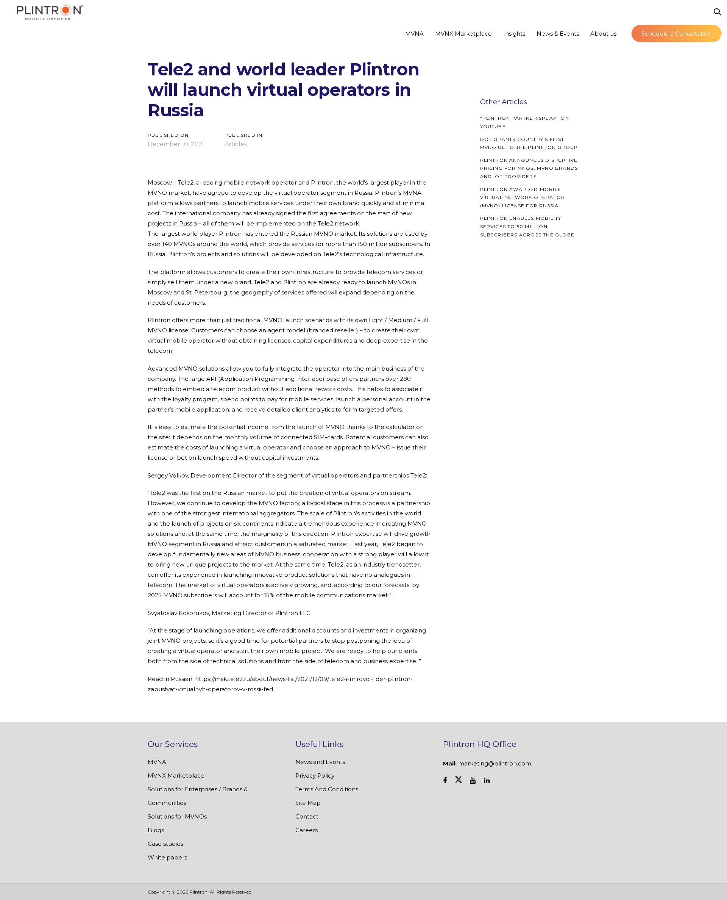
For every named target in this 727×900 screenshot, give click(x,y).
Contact (306, 816)
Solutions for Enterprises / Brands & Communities (198, 796)
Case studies (165, 843)
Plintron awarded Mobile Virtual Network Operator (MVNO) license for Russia (522, 197)
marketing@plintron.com (494, 763)
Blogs (156, 830)
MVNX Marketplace (176, 775)
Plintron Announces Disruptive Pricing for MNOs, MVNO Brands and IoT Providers (529, 168)
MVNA (157, 761)
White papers (167, 857)
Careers (306, 830)
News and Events (320, 761)
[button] (717, 12)
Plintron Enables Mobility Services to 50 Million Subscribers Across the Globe (527, 226)
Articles (236, 144)
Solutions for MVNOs (177, 816)
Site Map (308, 802)
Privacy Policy (314, 775)
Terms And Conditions (326, 789)
